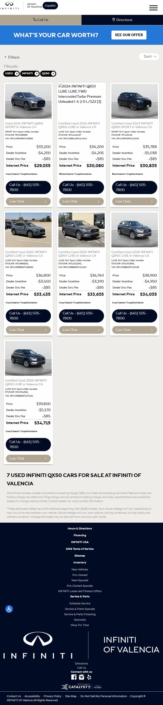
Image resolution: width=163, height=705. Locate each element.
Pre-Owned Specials (80, 585)
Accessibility (33, 696)
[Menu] (153, 8)
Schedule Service (79, 603)
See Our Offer (129, 35)
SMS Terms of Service (80, 549)
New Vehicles (80, 569)
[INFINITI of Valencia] (21, 5)
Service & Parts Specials (80, 609)
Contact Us (14, 696)
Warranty (80, 619)
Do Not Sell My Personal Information (104, 696)
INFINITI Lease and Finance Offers (80, 591)
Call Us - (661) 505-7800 (25, 187)
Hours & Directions (80, 528)
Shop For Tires (80, 625)
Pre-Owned (79, 575)
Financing (80, 535)
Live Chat (16, 201)
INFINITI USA (80, 542)
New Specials (80, 580)
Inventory (79, 562)
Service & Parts (80, 596)
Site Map (71, 696)
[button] (9, 609)
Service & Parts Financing (80, 614)
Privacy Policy (53, 696)
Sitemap (79, 555)
